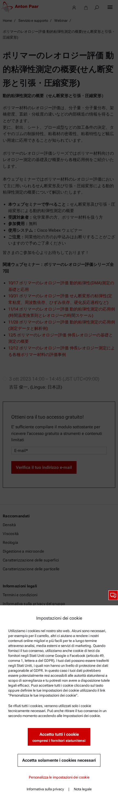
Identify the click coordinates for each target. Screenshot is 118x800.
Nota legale (83, 789)
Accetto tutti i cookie (59, 737)
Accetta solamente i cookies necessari (59, 760)
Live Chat (113, 595)
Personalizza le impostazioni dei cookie (59, 777)
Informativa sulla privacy (45, 789)
